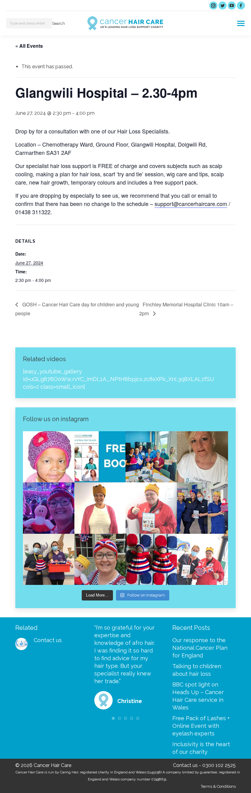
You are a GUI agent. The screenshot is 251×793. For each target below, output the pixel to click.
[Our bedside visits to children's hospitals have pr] (48, 559)
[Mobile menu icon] (241, 23)
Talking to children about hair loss (196, 670)
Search (58, 23)
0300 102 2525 (219, 765)
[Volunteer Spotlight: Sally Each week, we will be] (202, 457)
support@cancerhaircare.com (191, 204)
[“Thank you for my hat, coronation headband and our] (48, 508)
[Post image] (21, 644)
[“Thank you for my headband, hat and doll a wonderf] (100, 559)
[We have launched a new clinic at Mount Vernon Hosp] (202, 508)
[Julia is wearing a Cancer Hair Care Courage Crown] (100, 508)
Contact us (48, 640)
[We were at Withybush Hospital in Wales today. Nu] (151, 457)
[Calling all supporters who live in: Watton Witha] (48, 457)
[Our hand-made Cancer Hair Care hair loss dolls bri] (151, 559)
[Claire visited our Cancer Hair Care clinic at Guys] (202, 559)
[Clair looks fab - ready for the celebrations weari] (151, 508)
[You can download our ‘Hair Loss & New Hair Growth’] (100, 457)
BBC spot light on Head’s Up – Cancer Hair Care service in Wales (198, 696)
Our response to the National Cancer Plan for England (199, 648)
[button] (113, 718)
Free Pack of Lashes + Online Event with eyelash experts (201, 726)
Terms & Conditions (218, 786)
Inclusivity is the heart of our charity (201, 748)
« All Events (29, 45)
